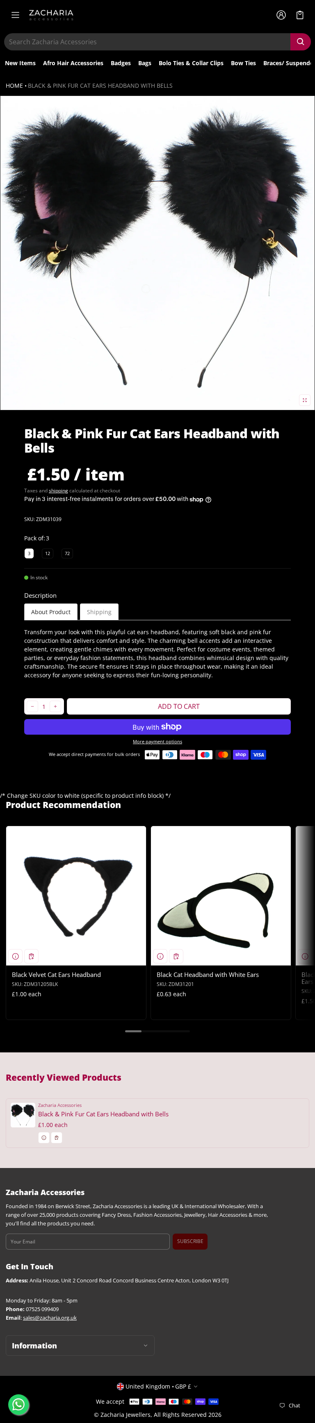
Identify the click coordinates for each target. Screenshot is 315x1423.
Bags (144, 63)
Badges (121, 63)
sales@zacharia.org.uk (50, 1317)
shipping (58, 490)
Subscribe (190, 1241)
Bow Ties (243, 63)
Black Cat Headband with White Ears (208, 974)
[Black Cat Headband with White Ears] (221, 896)
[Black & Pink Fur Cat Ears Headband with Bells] (157, 1123)
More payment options (157, 741)
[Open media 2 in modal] (157, 253)
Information (34, 1345)
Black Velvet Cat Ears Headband (56, 974)
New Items (20, 63)
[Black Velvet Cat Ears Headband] (76, 896)
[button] (300, 15)
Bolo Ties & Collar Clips (191, 63)
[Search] (300, 41)
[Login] (281, 15)
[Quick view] (15, 956)
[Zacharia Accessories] (51, 15)
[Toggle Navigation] (15, 15)
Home (14, 85)
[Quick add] (31, 956)
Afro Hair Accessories (73, 63)
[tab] (51, 611)
